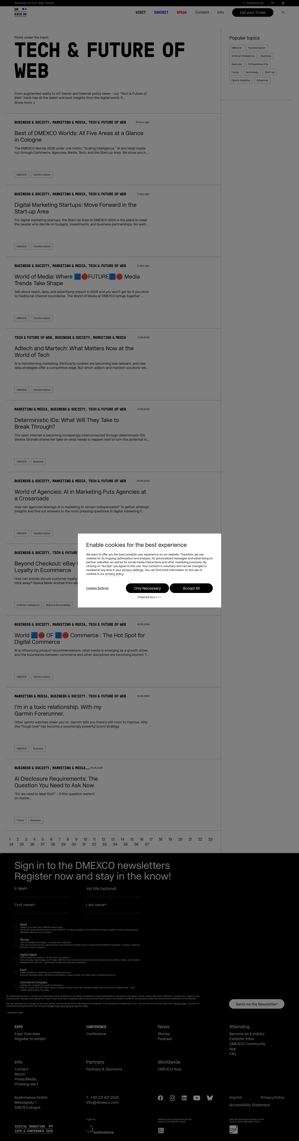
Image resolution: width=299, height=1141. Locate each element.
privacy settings (132, 570)
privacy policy (114, 574)
